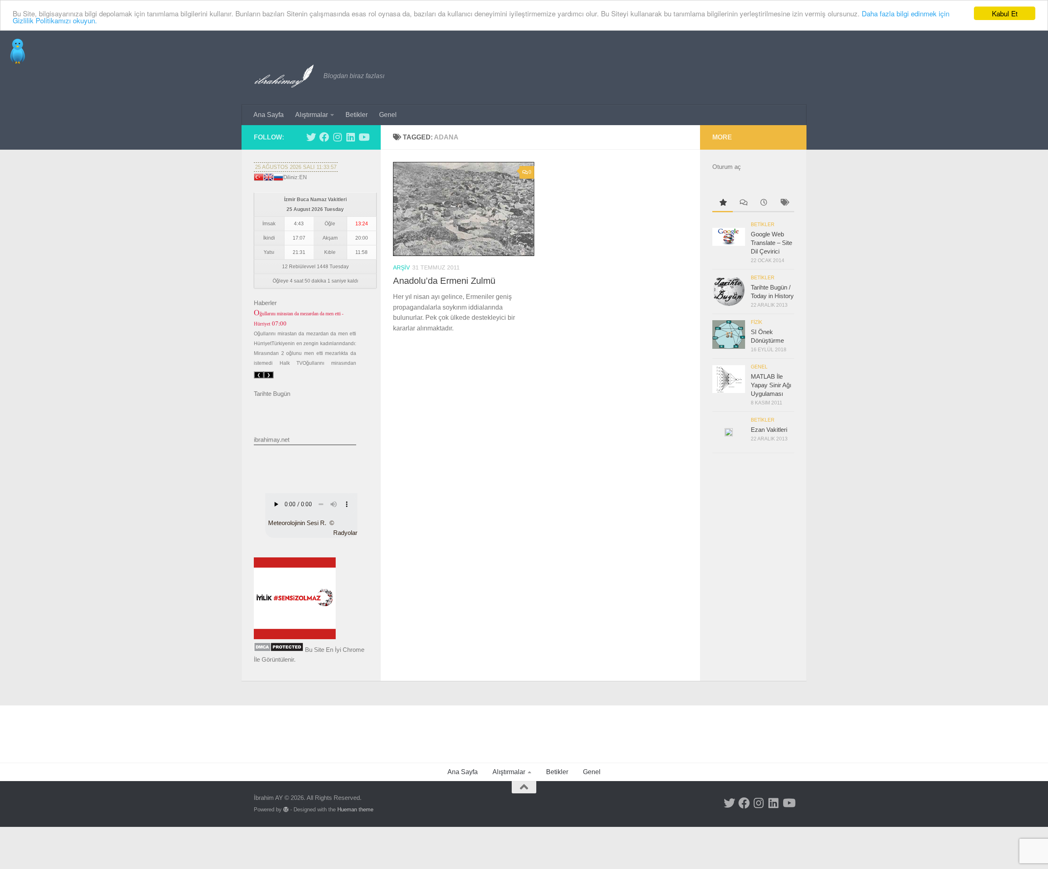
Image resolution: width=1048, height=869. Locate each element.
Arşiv (401, 267)
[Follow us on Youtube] (363, 137)
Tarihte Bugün (272, 393)
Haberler (265, 302)
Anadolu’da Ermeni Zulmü (444, 281)
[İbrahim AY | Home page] (284, 76)
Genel (388, 114)
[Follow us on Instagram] (337, 137)
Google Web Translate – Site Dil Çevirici (771, 243)
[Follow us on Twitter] (311, 137)
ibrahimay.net (271, 433)
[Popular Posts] (722, 203)
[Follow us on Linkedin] (350, 137)
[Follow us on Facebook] (324, 137)
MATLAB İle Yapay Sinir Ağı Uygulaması (771, 385)
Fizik (756, 322)
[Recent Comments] (743, 203)
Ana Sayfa (268, 114)
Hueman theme (355, 809)
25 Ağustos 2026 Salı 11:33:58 (296, 167)
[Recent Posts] (763, 203)
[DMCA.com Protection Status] (278, 649)
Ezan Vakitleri (769, 429)
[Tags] (784, 203)
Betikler (357, 114)
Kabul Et (1005, 13)
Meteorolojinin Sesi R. (297, 522)
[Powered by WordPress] (286, 809)
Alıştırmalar (311, 114)
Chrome (353, 649)
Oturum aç (726, 166)
